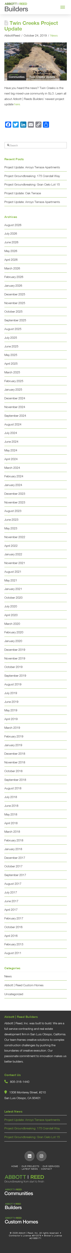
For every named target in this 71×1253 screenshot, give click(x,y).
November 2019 (14, 658)
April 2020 (11, 615)
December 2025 (14, 294)
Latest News (30, 1169)
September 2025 (15, 320)
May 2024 (10, 450)
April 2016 (11, 936)
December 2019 (14, 649)
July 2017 (10, 892)
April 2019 (11, 719)
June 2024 (11, 441)
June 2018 (11, 806)
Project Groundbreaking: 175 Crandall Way (32, 176)
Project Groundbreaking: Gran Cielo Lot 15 (32, 184)
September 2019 (15, 675)
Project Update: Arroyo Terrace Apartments (32, 167)
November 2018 (14, 762)
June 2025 (11, 346)
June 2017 (11, 901)
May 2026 (10, 251)
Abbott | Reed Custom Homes (24, 985)
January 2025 (13, 389)
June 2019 (11, 702)
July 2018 (10, 797)
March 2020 (12, 624)
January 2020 (13, 641)
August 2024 (12, 424)
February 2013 (13, 944)
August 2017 (12, 884)
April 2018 (11, 823)
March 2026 (12, 268)
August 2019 (12, 684)
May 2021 (10, 580)
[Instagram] (41, 1156)
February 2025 (13, 381)
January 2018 (13, 849)
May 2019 (10, 710)
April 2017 (11, 909)
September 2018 (15, 780)
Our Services (51, 1166)
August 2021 (12, 571)
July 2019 (10, 693)
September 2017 (15, 875)
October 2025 (13, 311)
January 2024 (13, 485)
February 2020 (13, 632)
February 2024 (13, 476)
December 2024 (14, 398)
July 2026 (10, 233)
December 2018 (14, 753)
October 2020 (13, 597)
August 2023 (12, 511)
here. (17, 104)
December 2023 (14, 493)
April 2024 (11, 459)
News (54, 35)
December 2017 (14, 858)
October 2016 (13, 927)
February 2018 (13, 840)
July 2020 (10, 606)
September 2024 (15, 415)
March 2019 (12, 727)
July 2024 (10, 433)
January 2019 (13, 745)
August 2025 (12, 329)
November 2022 (14, 537)
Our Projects (30, 1166)
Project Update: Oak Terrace (22, 193)
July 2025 (10, 337)
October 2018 (13, 771)
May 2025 (10, 355)
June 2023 (11, 519)
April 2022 (11, 546)
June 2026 (11, 242)
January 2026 (13, 285)
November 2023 (14, 502)
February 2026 (13, 277)
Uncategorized (13, 994)
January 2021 (13, 589)
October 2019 (13, 667)
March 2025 (12, 372)
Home (14, 1166)
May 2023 (10, 528)
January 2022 (13, 554)
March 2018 (12, 831)
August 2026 (12, 225)
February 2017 (13, 918)
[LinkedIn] (29, 1156)
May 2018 (10, 814)
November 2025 (14, 303)
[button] (62, 7)
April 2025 (11, 363)
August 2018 (12, 788)
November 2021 (14, 563)
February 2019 (13, 736)
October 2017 (13, 866)
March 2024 (12, 468)
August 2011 (12, 953)
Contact (46, 1169)
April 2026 (11, 259)
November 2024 (14, 407)
